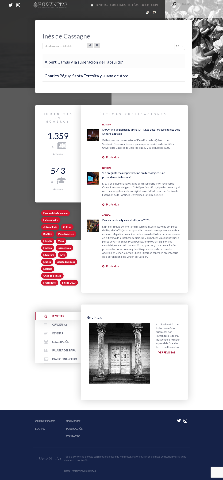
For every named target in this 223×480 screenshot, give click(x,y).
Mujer (61, 241)
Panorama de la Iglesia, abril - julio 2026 (125, 220)
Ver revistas (166, 352)
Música (47, 261)
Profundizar (113, 157)
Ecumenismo (64, 248)
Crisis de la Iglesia (52, 275)
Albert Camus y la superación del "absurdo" (84, 61)
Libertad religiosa (66, 261)
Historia (47, 248)
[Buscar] (90, 45)
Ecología (47, 268)
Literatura (48, 254)
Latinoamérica (50, 220)
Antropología (50, 227)
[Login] (147, 12)
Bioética (47, 234)
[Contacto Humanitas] (155, 12)
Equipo (40, 428)
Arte (62, 254)
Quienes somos (45, 421)
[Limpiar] (97, 45)
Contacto (73, 436)
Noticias (106, 124)
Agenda (106, 215)
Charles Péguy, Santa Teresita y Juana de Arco (86, 75)
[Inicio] (92, 5)
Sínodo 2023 (69, 282)
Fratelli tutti (49, 282)
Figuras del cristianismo (55, 213)
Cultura (67, 227)
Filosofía (47, 241)
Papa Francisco (66, 234)
